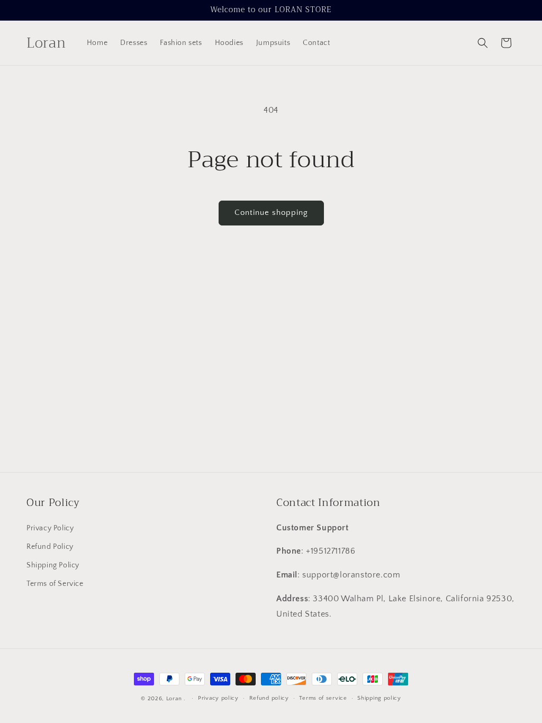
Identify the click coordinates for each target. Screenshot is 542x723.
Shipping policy (379, 698)
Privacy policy (218, 698)
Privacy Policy (50, 528)
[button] (482, 43)
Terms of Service (55, 584)
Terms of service (323, 698)
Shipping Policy (52, 565)
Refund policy (269, 698)
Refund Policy (50, 547)
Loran (174, 698)
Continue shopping (271, 212)
